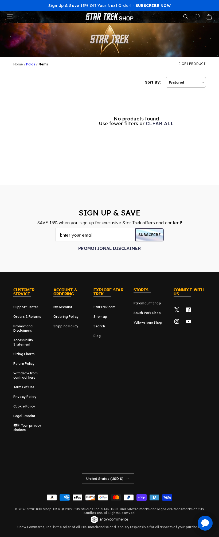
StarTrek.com (104, 307)
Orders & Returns (27, 317)
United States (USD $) (104, 478)
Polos (30, 64)
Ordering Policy (66, 317)
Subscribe (149, 234)
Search (99, 326)
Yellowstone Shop (148, 322)
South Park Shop (147, 313)
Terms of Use (23, 387)
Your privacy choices (27, 428)
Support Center (25, 307)
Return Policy (24, 364)
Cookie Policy (24, 406)
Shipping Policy (65, 326)
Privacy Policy (24, 397)
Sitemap (100, 317)
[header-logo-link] (109, 17)
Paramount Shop (147, 303)
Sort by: (153, 82)
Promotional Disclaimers (23, 328)
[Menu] (10, 17)
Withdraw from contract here (25, 375)
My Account (62, 307)
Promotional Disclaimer (109, 248)
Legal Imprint (24, 416)
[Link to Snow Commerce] (109, 522)
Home (18, 64)
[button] (185, 17)
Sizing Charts (24, 354)
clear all (160, 123)
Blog (97, 336)
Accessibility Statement (23, 342)
